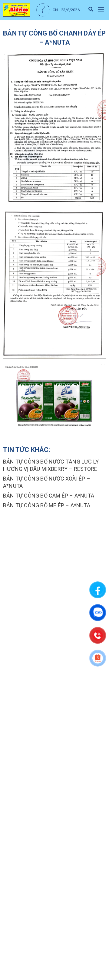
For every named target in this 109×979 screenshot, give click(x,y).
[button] (100, 10)
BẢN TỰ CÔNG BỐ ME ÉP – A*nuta (46, 505)
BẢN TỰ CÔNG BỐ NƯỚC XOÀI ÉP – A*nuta (46, 482)
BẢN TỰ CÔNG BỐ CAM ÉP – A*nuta (48, 495)
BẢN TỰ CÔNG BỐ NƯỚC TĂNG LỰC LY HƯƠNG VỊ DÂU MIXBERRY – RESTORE (51, 465)
